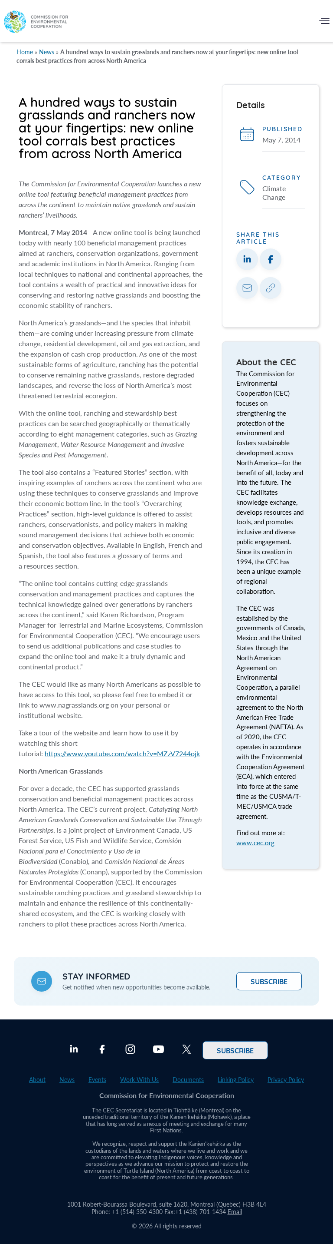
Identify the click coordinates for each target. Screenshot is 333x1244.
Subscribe (269, 981)
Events (97, 1079)
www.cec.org (255, 842)
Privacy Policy (286, 1079)
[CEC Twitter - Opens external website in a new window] (187, 1050)
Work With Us (139, 1079)
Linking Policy (236, 1079)
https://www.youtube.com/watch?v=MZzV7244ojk (122, 753)
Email (235, 1212)
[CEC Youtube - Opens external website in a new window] (158, 1050)
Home (24, 52)
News (46, 52)
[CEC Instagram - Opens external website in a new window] (130, 1050)
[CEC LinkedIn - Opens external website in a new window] (74, 1050)
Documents (188, 1079)
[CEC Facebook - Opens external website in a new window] (102, 1050)
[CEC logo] (36, 22)
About (37, 1079)
